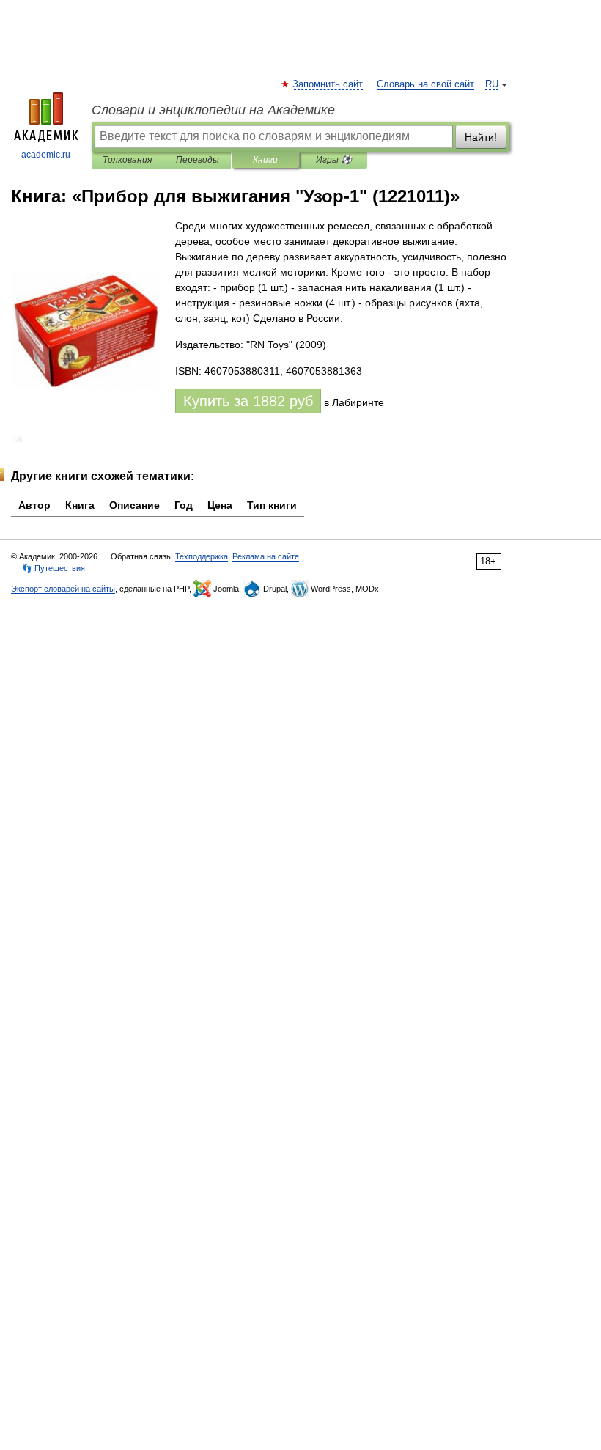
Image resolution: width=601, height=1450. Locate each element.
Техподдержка (201, 556)
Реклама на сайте (265, 556)
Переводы (197, 160)
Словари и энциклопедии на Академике (213, 110)
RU (491, 84)
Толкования (127, 160)
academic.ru (45, 155)
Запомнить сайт (328, 84)
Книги (265, 160)
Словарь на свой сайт (425, 84)
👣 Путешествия (53, 568)
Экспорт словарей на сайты (63, 588)
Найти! (481, 137)
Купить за (248, 401)
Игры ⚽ (334, 160)
